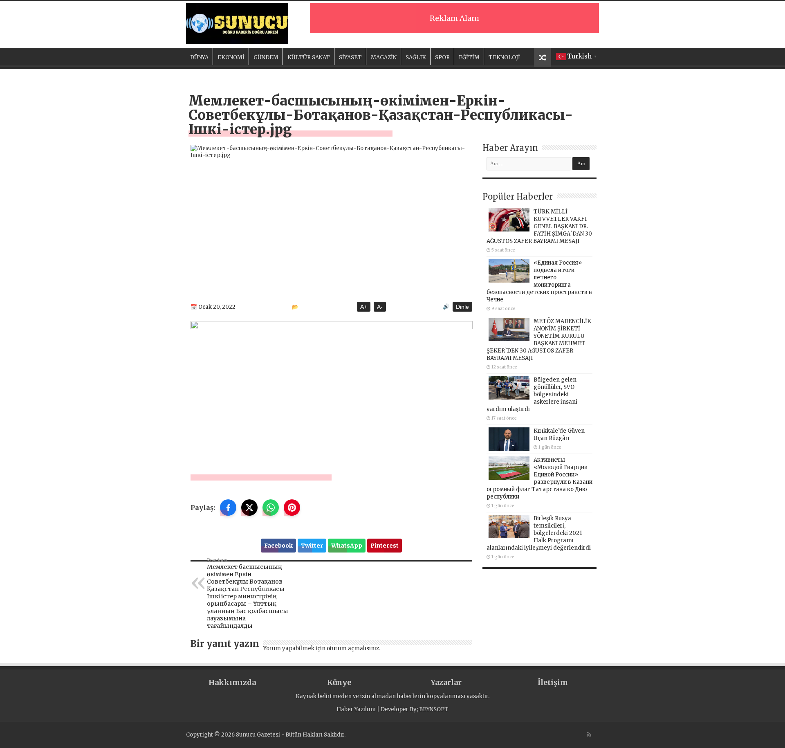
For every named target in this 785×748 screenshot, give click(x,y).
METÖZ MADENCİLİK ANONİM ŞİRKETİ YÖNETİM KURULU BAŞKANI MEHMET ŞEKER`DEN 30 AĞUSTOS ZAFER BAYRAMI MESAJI (539, 340)
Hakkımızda (232, 682)
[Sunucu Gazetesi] (237, 23)
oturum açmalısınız (353, 648)
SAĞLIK (416, 57)
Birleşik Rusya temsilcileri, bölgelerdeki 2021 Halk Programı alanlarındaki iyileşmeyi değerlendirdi (539, 533)
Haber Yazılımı (356, 709)
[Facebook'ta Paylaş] (228, 507)
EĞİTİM (469, 57)
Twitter (312, 545)
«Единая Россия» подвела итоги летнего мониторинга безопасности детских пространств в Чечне (539, 281)
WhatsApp (346, 545)
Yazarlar (446, 682)
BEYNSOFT (434, 709)
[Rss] (589, 734)
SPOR (442, 57)
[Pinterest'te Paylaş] (292, 507)
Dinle (462, 306)
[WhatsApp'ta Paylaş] (270, 507)
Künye (339, 682)
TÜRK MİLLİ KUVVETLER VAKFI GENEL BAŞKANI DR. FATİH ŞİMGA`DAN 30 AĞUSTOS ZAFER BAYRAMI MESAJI (539, 226)
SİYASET (350, 57)
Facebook (278, 545)
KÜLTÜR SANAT (308, 57)
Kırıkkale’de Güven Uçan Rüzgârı (559, 434)
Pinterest (384, 545)
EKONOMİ (231, 57)
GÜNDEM (265, 57)
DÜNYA (199, 57)
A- (380, 306)
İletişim (553, 682)
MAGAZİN (384, 57)
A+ (363, 306)
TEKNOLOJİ (504, 57)
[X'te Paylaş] (249, 507)
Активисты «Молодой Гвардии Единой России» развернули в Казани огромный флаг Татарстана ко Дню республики (539, 478)
